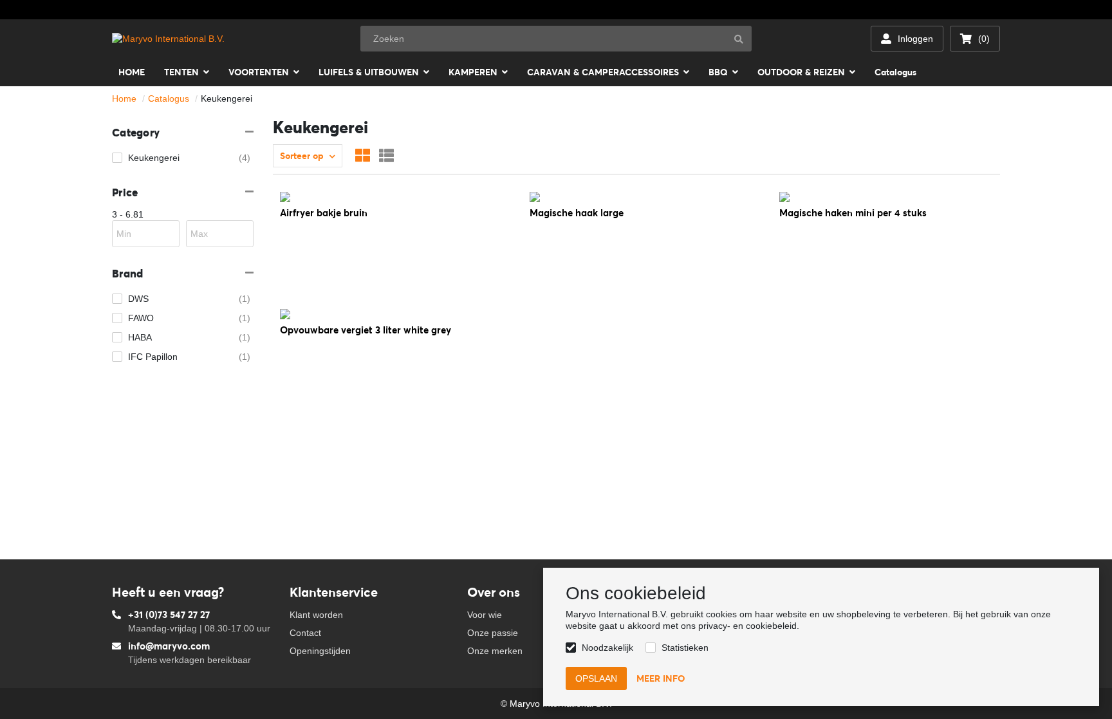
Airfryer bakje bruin (323, 213)
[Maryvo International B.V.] (168, 38)
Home (124, 98)
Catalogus (168, 98)
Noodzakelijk (607, 647)
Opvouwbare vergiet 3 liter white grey (365, 330)
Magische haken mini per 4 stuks (853, 213)
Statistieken (685, 647)
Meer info (660, 678)
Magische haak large (577, 213)
